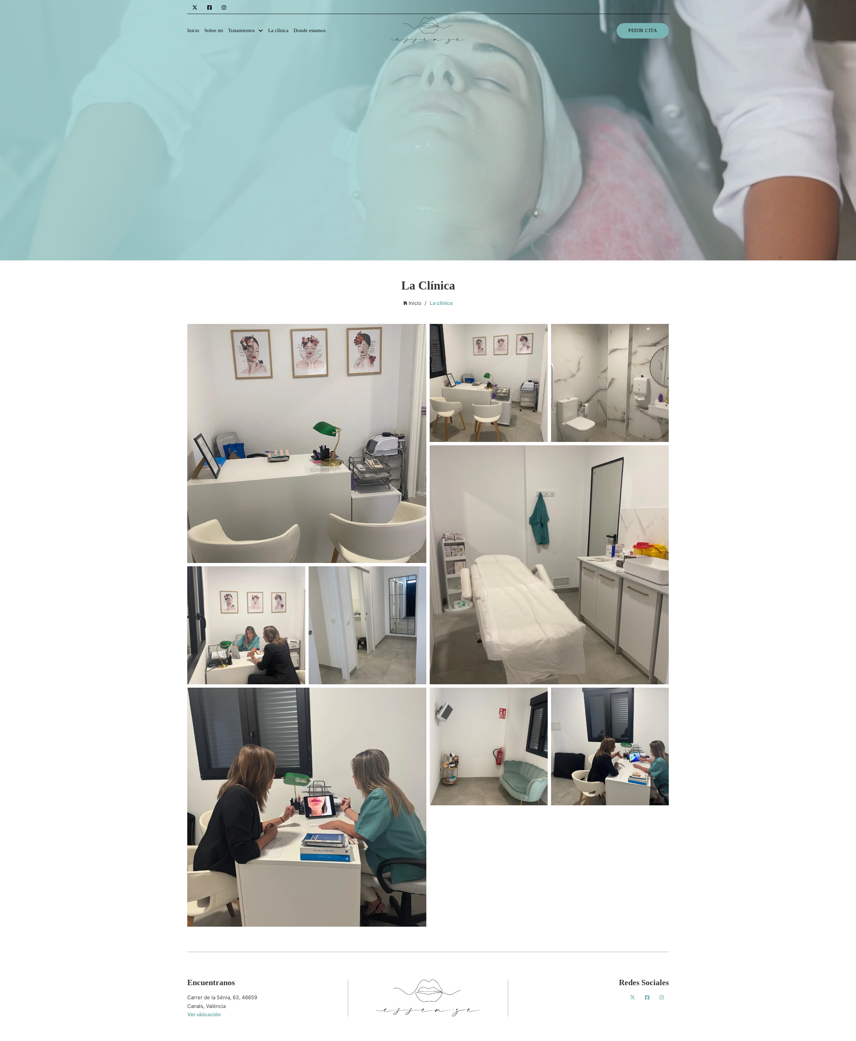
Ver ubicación (204, 1014)
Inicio (193, 30)
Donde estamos (310, 30)
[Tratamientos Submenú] (260, 30)
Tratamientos (241, 30)
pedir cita (642, 30)
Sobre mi (213, 30)
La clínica (278, 30)
